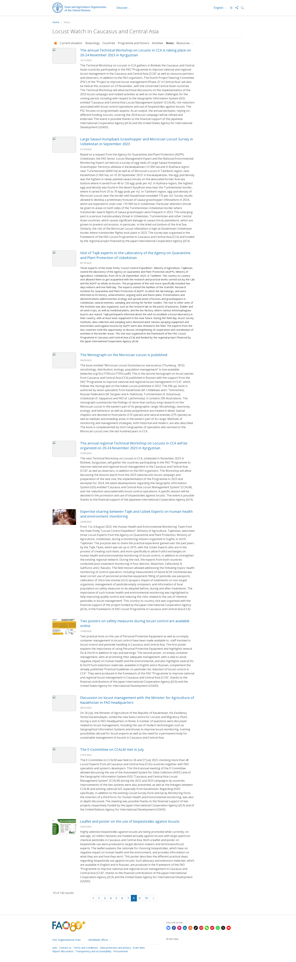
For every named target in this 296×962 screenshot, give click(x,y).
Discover (122, 8)
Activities (157, 43)
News (170, 43)
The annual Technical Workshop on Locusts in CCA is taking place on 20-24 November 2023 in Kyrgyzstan (135, 52)
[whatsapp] (218, 928)
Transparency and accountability (93, 951)
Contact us (65, 947)
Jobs (54, 947)
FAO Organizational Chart (66, 939)
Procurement (120, 951)
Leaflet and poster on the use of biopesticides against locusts (130, 821)
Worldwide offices (98, 939)
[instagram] (179, 928)
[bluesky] (168, 928)
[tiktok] (196, 928)
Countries (108, 43)
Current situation (71, 43)
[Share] (235, 7)
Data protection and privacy (115, 947)
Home (55, 22)
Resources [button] (183, 43)
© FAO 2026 (172, 939)
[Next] (153, 898)
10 (146, 898)
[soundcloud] (190, 928)
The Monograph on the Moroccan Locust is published (123, 354)
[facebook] (174, 928)
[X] (223, 928)
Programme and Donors (133, 43)
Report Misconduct (62, 951)
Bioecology (92, 43)
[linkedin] (185, 928)
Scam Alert (139, 947)
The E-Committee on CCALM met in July (112, 749)
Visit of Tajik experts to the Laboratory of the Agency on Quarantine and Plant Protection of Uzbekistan (135, 255)
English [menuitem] (219, 8)
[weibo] (212, 928)
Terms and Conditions (85, 947)
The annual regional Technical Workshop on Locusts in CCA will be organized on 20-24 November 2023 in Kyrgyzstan (133, 445)
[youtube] (229, 928)
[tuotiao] (201, 928)
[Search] (241, 7)
